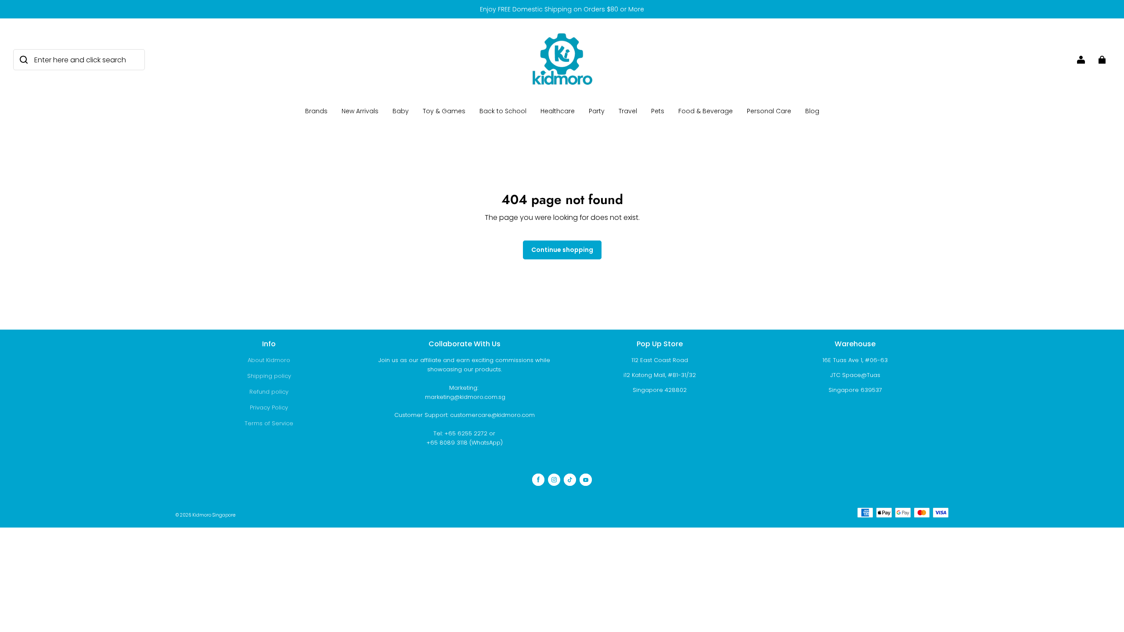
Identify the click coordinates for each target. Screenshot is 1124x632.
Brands (316, 111)
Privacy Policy (269, 407)
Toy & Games (444, 111)
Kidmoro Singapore (213, 515)
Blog (812, 111)
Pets (657, 111)
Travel (628, 111)
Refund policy (268, 392)
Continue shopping (562, 249)
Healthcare (557, 111)
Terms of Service (269, 423)
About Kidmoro (269, 360)
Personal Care (769, 111)
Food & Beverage (705, 111)
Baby (401, 111)
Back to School (502, 111)
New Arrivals (360, 111)
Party (597, 111)
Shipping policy (269, 376)
